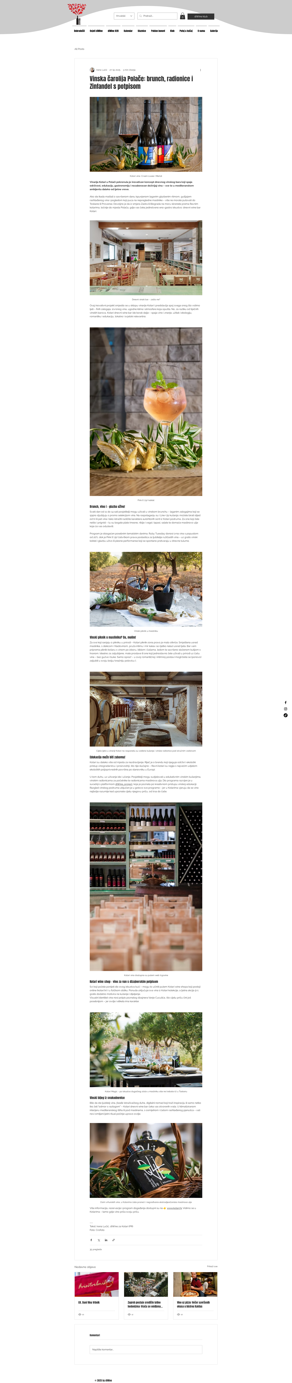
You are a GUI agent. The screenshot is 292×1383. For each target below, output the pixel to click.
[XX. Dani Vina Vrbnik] (97, 1284)
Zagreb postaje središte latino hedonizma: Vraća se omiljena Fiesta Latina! (144, 1304)
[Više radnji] (200, 70)
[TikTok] (286, 715)
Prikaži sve (212, 1266)
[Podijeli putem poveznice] (113, 1240)
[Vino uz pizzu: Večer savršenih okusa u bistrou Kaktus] (195, 1284)
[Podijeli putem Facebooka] (91, 1240)
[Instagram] (286, 709)
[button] (182, 16)
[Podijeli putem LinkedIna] (106, 1240)
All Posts (79, 49)
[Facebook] (286, 702)
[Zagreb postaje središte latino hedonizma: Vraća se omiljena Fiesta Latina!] (146, 1284)
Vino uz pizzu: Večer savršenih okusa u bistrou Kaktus (193, 1304)
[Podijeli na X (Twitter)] (98, 1240)
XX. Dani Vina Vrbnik (89, 1302)
